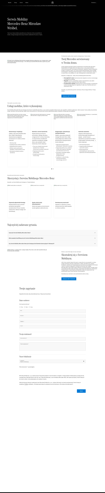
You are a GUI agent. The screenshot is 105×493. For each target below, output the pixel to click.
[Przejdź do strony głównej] (52, 2)
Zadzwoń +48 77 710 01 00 (69, 96)
